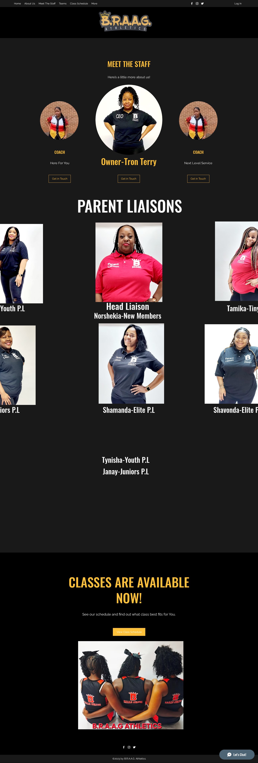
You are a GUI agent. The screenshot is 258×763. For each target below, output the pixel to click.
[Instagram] (197, 3)
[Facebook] (192, 3)
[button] (60, 179)
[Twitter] (202, 3)
